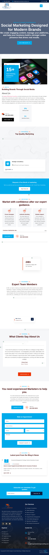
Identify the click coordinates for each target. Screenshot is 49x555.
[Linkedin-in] (44, 1)
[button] (2, 468)
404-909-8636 (9, 115)
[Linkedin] (6, 523)
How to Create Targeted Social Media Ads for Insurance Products (20, 466)
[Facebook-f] (42, 1)
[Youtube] (46, 1)
